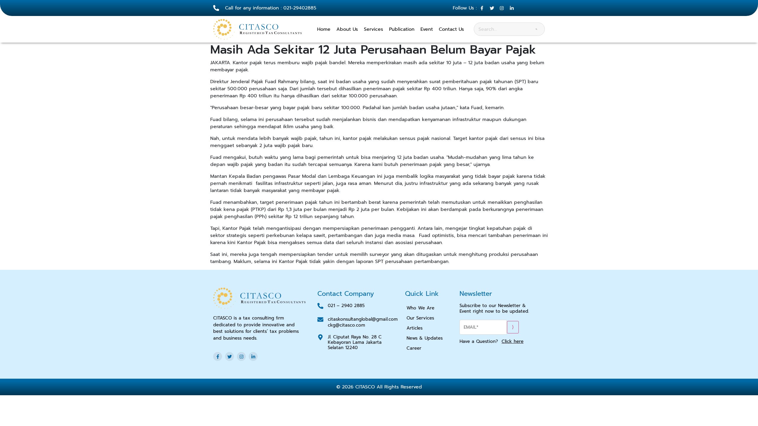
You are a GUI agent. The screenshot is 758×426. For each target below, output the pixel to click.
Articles (415, 328)
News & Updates (425, 338)
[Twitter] (229, 356)
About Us (347, 29)
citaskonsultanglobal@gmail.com (363, 319)
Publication (402, 29)
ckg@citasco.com (346, 325)
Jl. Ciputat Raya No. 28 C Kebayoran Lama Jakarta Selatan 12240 (355, 342)
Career (414, 348)
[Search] (537, 29)
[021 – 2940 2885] (320, 306)
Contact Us (451, 29)
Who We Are (420, 308)
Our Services (420, 318)
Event (426, 29)
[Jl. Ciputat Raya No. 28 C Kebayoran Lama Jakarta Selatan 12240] (320, 337)
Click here (512, 341)
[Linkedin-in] (253, 356)
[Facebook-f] (217, 356)
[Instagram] (241, 356)
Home (323, 29)
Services (373, 29)
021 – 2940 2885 (346, 305)
